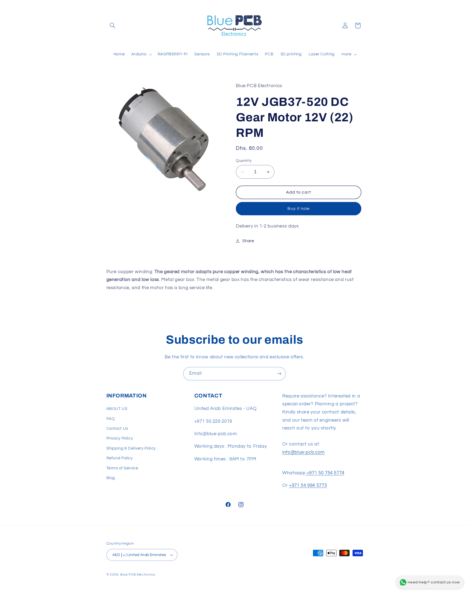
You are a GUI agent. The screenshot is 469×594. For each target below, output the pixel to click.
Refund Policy (119, 458)
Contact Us (117, 428)
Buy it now (298, 209)
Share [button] (248, 241)
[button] (112, 25)
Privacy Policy (119, 438)
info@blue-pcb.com (303, 452)
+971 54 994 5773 (308, 485)
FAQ (110, 419)
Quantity (244, 161)
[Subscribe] (279, 373)
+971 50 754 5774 (324, 472)
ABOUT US (117, 409)
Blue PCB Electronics (137, 574)
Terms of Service (122, 468)
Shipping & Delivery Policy (131, 448)
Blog (110, 478)
